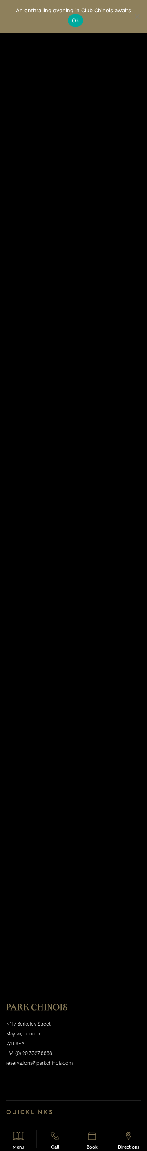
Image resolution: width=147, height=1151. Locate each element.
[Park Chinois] (36, 1007)
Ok (75, 20)
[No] (137, 16)
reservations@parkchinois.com (39, 1063)
